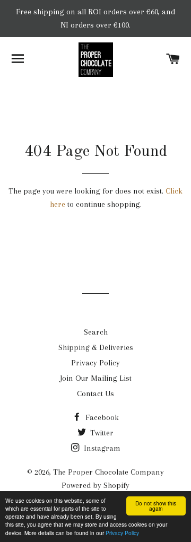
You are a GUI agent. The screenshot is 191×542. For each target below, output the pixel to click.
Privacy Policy (122, 533)
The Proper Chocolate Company (108, 472)
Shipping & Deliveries (95, 347)
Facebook (101, 417)
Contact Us (95, 393)
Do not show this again (155, 505)
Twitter (101, 433)
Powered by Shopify (95, 485)
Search (96, 332)
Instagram (101, 448)
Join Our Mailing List (96, 378)
